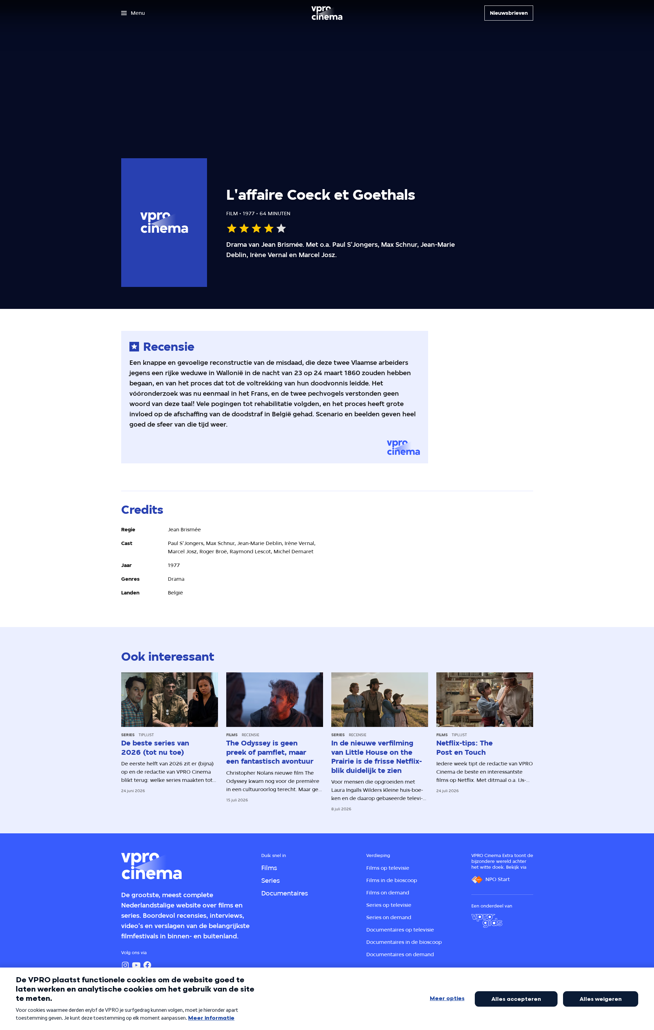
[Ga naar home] (326, 13)
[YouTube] (136, 965)
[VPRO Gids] (486, 921)
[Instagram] (125, 965)
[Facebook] (147, 965)
